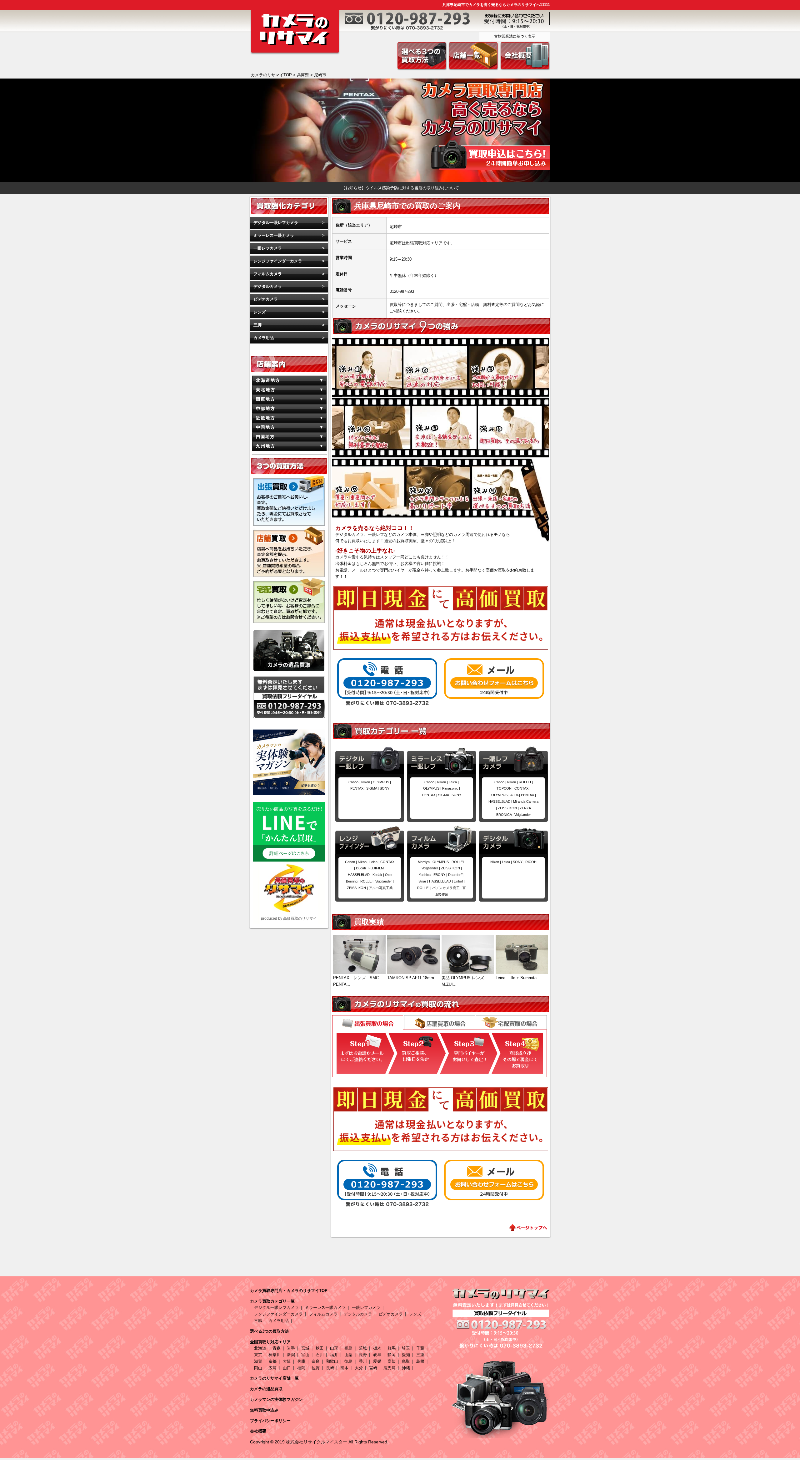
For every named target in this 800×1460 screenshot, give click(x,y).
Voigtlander (522, 814)
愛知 (406, 1354)
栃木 (377, 1348)
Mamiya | (425, 862)
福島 (348, 1348)
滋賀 (258, 1361)
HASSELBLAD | (500, 801)
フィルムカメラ (267, 274)
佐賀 (316, 1368)
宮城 (305, 1348)
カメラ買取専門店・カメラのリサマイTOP (289, 1290)
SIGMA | (373, 788)
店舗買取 (439, 1022)
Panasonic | (451, 788)
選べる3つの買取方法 (269, 1331)
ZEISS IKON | (509, 808)
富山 (305, 1354)
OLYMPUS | (382, 782)
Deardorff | (456, 875)
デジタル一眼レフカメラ (275, 222)
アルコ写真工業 (381, 888)
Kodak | (378, 875)
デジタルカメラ (267, 286)
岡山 (258, 1368)
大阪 (287, 1361)
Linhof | (459, 881)
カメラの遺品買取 (266, 1388)
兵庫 (301, 1361)
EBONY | (440, 875)
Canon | (354, 782)
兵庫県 (303, 75)
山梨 (348, 1354)
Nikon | (367, 782)
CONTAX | (522, 788)
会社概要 (258, 1431)
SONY (384, 788)
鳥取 (406, 1361)
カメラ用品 (263, 337)
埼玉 (406, 1348)
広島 (272, 1368)
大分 (359, 1368)
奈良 (316, 1361)
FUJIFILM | (377, 868)
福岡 (301, 1368)
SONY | (519, 862)
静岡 (392, 1354)
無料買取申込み (264, 1410)
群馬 (392, 1348)
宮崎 (373, 1368)
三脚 (257, 325)
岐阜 (377, 1354)
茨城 (363, 1348)
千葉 (420, 1348)
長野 (363, 1354)
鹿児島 (389, 1368)
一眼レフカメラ (267, 248)
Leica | (454, 782)
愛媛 (377, 1361)
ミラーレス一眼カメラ (273, 235)
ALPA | (515, 795)
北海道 (260, 1348)
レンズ (259, 312)
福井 (334, 1354)
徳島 (348, 1361)
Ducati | (362, 868)
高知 (392, 1361)
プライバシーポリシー (270, 1420)
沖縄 (406, 1368)
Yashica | (426, 875)
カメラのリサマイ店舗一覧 (274, 1378)
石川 (320, 1354)
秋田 (320, 1348)
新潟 (291, 1354)
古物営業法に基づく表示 (514, 36)
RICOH (531, 862)
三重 (420, 1354)
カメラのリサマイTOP (271, 75)
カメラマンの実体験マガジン (276, 1399)
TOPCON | (505, 788)
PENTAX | (358, 788)
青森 (276, 1348)
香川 (363, 1361)
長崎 (330, 1368)
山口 (287, 1368)
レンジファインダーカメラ (277, 261)
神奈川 (274, 1354)
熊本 (344, 1368)
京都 (272, 1361)
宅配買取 (511, 1022)
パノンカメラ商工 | (447, 888)
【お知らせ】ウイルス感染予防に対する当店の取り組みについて (400, 188)
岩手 (291, 1348)
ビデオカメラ (265, 299)
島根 (420, 1361)
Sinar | (423, 881)
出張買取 (367, 1023)
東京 (258, 1354)
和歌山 (332, 1361)
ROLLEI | (526, 782)
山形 (334, 1348)
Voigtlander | (384, 881)
